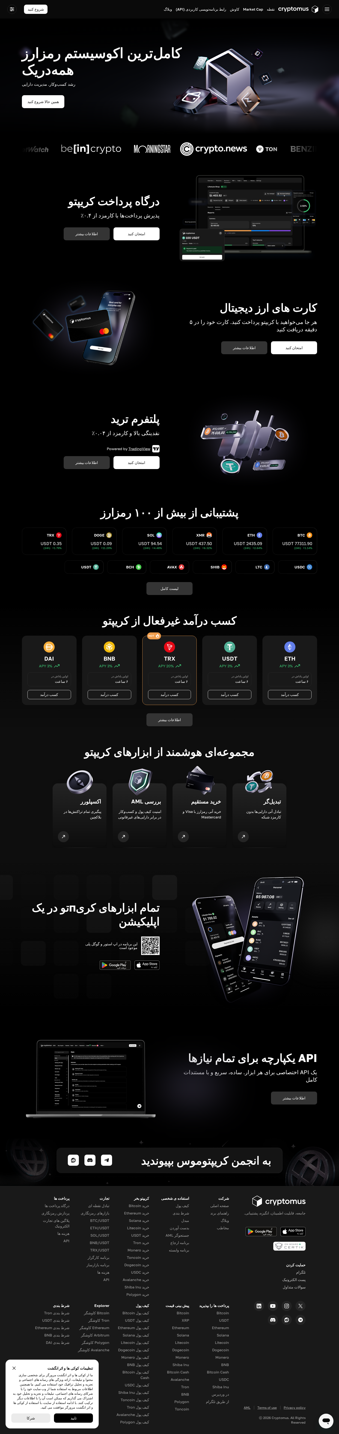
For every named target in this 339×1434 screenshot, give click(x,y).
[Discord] (273, 1320)
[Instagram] (287, 1306)
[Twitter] (300, 1306)
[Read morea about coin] (299, 149)
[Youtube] (273, 1306)
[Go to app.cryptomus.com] (298, 9)
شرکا (31, 1418)
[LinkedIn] (259, 1306)
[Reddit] (287, 1320)
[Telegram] (300, 1320)
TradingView (139, 448)
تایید (74, 1418)
